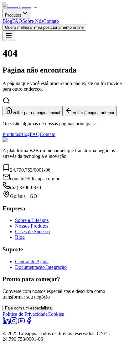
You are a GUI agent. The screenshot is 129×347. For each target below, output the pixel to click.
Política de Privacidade (25, 314)
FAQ (17, 21)
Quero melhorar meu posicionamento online (44, 27)
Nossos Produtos (31, 226)
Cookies (56, 314)
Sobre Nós (32, 21)
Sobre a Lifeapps (32, 220)
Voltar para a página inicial (36, 112)
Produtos (13, 15)
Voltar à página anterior (93, 112)
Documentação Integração (41, 267)
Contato (51, 21)
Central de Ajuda (32, 261)
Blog (7, 21)
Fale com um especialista (28, 308)
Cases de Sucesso (32, 231)
